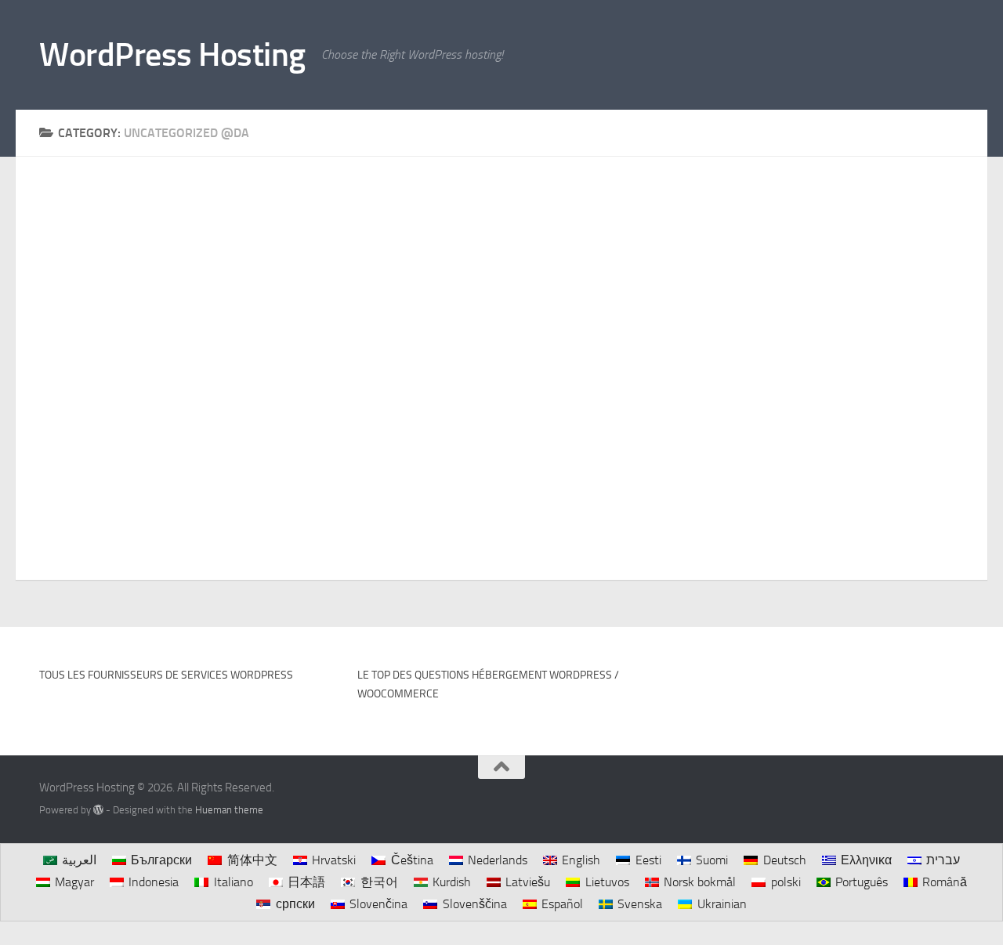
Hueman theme (229, 810)
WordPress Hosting (172, 54)
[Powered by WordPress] (98, 810)
